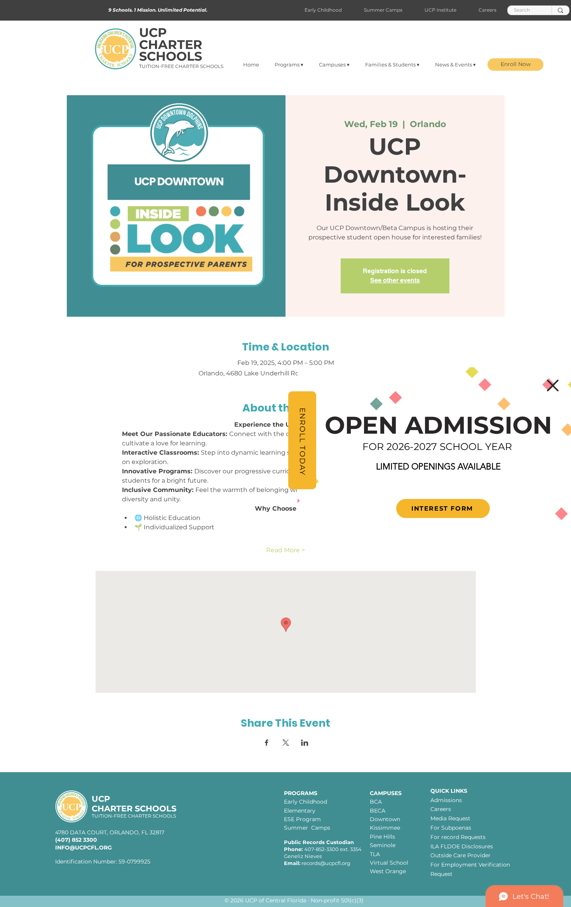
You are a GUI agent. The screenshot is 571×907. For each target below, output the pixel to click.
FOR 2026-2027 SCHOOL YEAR (437, 446)
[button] (553, 385)
